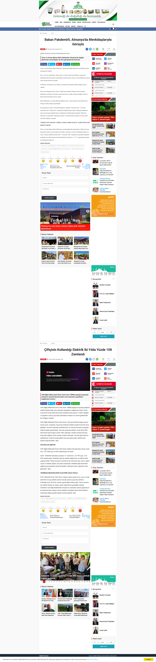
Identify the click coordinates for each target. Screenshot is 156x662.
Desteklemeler (59, 26)
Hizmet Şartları (106, 656)
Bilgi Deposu (101, 22)
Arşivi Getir (103, 336)
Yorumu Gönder (49, 197)
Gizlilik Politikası (97, 656)
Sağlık (79, 22)
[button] (113, 157)
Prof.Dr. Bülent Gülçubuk (104, 181)
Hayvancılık (67, 22)
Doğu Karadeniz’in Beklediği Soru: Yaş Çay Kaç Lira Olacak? (106, 164)
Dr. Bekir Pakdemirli (62, 145)
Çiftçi (53, 501)
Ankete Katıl (103, 214)
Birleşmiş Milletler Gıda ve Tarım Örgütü (59, 148)
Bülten (67, 26)
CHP (42, 498)
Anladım (148, 659)
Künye (90, 656)
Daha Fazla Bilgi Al (92, 659)
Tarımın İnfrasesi (105, 170)
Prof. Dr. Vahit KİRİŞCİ (107, 294)
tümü (113, 278)
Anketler (63, 29)
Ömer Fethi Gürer (61, 498)
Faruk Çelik (103, 320)
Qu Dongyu (44, 148)
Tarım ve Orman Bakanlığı (48, 145)
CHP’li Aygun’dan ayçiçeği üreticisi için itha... (80, 600)
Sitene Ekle (113, 656)
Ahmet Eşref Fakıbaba (107, 311)
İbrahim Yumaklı (105, 285)
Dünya (74, 22)
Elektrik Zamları (45, 501)
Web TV (50, 29)
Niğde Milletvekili (50, 498)
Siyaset (94, 22)
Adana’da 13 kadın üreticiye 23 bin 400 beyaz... (64, 248)
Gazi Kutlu (103, 160)
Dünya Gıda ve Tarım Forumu (76, 145)
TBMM (69, 498)
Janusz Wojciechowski (77, 148)
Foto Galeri (43, 29)
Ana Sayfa (44, 33)
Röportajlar (86, 22)
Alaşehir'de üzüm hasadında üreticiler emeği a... (80, 263)
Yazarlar (56, 29)
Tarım (56, 22)
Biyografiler (79, 29)
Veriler (73, 26)
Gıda (61, 22)
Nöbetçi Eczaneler (71, 29)
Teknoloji (80, 26)
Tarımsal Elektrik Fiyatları (79, 498)
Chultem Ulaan (45, 152)
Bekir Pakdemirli (105, 302)
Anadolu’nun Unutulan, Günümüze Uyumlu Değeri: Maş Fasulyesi (107, 174)
